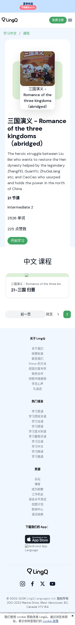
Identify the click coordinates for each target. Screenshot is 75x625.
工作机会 (37, 494)
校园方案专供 (37, 368)
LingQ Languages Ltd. (41, 598)
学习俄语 (37, 456)
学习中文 (10, 33)
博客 (37, 484)
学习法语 (37, 421)
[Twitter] (43, 584)
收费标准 (37, 353)
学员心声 (37, 384)
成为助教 (37, 489)
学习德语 (37, 426)
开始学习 (17, 240)
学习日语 (37, 441)
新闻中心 (37, 509)
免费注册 (58, 20)
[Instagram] (23, 584)
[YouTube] (53, 584)
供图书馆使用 (37, 379)
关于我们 (37, 348)
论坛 (37, 479)
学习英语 (37, 411)
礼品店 (37, 389)
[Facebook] (33, 584)
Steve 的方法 (37, 363)
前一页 (26, 314)
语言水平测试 (37, 499)
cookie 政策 (51, 621)
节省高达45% (28, 7)
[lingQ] (10, 20)
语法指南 (37, 514)
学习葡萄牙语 (37, 436)
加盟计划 (37, 504)
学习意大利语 (37, 431)
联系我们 (37, 358)
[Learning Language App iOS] (37, 539)
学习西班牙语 (37, 416)
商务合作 (37, 374)
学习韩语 (37, 451)
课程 (26, 33)
